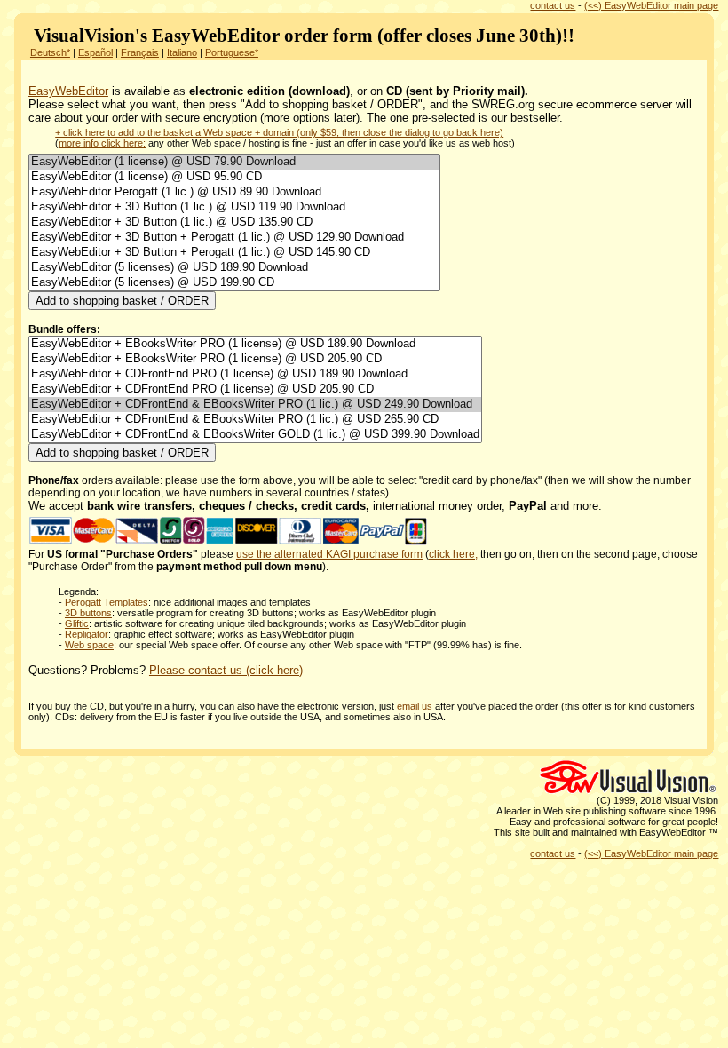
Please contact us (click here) (226, 670)
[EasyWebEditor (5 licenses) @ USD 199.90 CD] (234, 282)
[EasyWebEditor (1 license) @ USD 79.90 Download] (234, 162)
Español (95, 52)
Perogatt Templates (106, 602)
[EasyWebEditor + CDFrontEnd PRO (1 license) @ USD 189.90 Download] (255, 374)
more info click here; (102, 143)
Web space (89, 644)
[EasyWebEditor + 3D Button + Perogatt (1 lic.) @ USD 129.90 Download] (234, 237)
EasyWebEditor (68, 91)
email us (414, 706)
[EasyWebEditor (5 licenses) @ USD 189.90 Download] (234, 267)
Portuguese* (231, 52)
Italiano (182, 52)
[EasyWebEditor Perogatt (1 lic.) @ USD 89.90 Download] (234, 192)
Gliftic (77, 623)
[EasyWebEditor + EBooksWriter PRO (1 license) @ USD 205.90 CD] (255, 359)
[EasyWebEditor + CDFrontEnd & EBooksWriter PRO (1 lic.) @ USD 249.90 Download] (255, 404)
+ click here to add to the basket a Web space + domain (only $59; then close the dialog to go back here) (279, 132)
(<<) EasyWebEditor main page (651, 5)
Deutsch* (50, 52)
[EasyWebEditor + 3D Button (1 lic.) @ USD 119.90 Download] (234, 207)
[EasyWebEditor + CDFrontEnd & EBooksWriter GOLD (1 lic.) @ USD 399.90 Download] (255, 434)
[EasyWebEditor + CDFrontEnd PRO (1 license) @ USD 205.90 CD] (255, 389)
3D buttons (88, 612)
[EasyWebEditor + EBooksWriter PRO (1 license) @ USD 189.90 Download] (255, 344)
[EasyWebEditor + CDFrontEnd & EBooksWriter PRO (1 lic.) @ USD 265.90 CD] (255, 419)
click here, (453, 554)
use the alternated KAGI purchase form (329, 554)
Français (140, 52)
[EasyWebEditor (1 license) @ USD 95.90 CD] (234, 177)
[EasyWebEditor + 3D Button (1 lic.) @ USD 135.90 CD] (234, 222)
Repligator (86, 634)
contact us (552, 5)
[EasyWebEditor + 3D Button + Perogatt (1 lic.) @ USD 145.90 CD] (234, 252)
